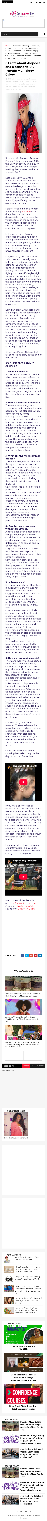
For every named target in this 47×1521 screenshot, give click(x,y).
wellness (8, 56)
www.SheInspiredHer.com (23, 903)
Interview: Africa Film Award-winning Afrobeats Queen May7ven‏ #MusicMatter (27, 1310)
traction (17, 53)
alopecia (29, 46)
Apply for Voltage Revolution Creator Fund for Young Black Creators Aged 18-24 (22, 1019)
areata (36, 46)
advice (14, 46)
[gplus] (40, 2)
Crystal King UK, (25, 906)
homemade (16, 51)
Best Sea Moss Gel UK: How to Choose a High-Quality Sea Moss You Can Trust (22, 995)
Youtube (26, 211)
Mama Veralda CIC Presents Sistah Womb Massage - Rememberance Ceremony (23, 1378)
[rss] (31, 2)
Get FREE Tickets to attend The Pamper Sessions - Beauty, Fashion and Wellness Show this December (22, 1044)
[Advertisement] (23, 1169)
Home (7, 46)
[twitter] (37, 2)
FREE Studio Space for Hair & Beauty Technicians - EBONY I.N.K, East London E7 (27, 1269)
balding (8, 48)
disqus (32, 1066)
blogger (26, 1066)
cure (26, 48)
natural (29, 51)
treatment (34, 53)
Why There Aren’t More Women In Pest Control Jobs (28, 1258)
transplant (25, 53)
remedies (9, 53)
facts (31, 48)
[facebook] (30, 1512)
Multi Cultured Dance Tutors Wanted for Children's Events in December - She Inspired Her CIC (28, 1289)
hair (35, 48)
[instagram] (44, 2)
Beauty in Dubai (26, 908)
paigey (35, 51)
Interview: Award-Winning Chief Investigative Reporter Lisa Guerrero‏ (28, 1300)
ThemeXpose (18, 1515)
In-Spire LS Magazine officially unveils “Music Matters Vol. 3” (27, 1278)
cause (21, 48)
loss (23, 51)
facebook (40, 1066)
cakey (15, 48)
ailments (21, 46)
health (7, 51)
